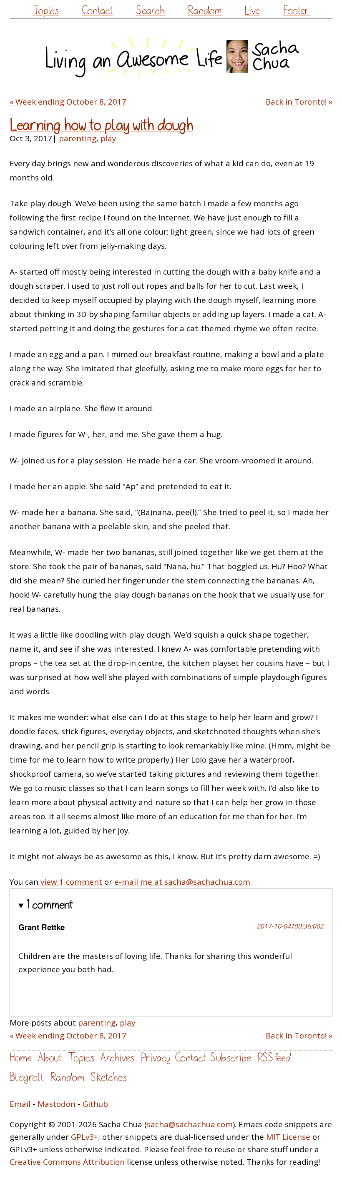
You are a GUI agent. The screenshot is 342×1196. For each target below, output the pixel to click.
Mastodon (56, 1103)
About (50, 1057)
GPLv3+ (84, 1136)
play (108, 138)
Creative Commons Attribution (67, 1161)
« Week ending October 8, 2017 (68, 101)
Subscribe (230, 1057)
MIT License (288, 1136)
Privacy (156, 1057)
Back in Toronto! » (299, 101)
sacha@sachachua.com (190, 1124)
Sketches (109, 1077)
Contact (97, 10)
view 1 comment (71, 881)
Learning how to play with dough (101, 125)
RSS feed (274, 1057)
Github (95, 1103)
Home (21, 1057)
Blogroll (27, 1077)
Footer (296, 10)
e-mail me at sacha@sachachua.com (182, 881)
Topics (46, 10)
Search (150, 10)
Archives (117, 1057)
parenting (77, 138)
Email (20, 1103)
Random (204, 10)
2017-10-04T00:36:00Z (290, 926)
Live (252, 10)
